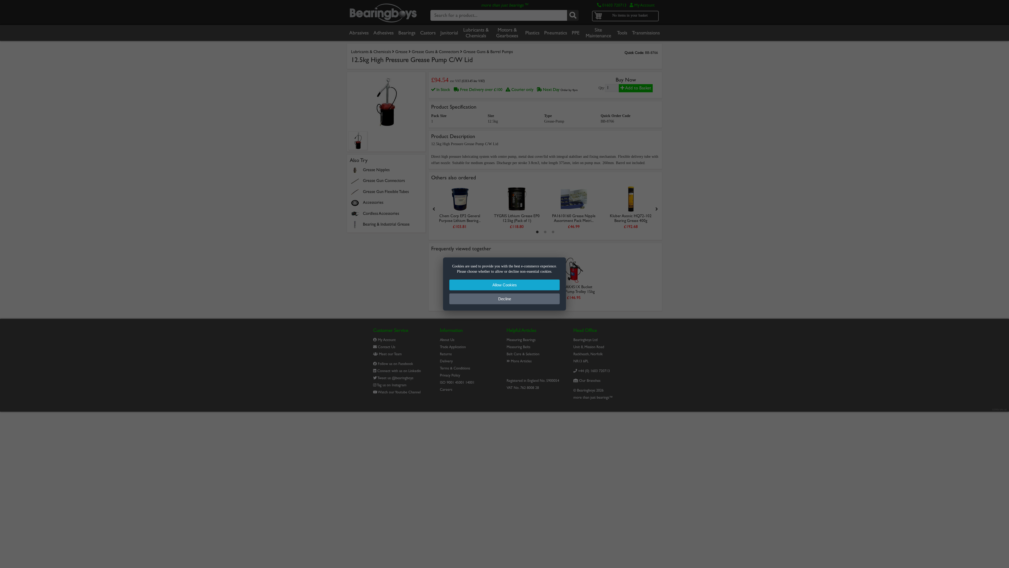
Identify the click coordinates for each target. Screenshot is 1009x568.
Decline (504, 299)
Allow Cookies (504, 285)
